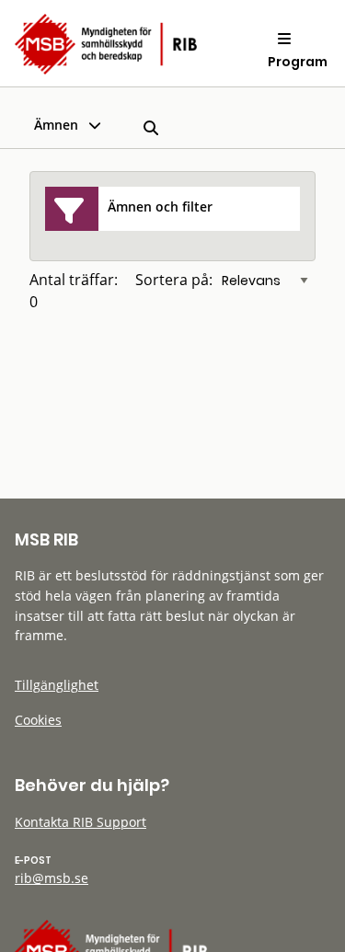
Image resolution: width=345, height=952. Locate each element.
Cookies (38, 719)
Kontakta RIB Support (80, 822)
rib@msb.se (51, 878)
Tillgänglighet (56, 685)
